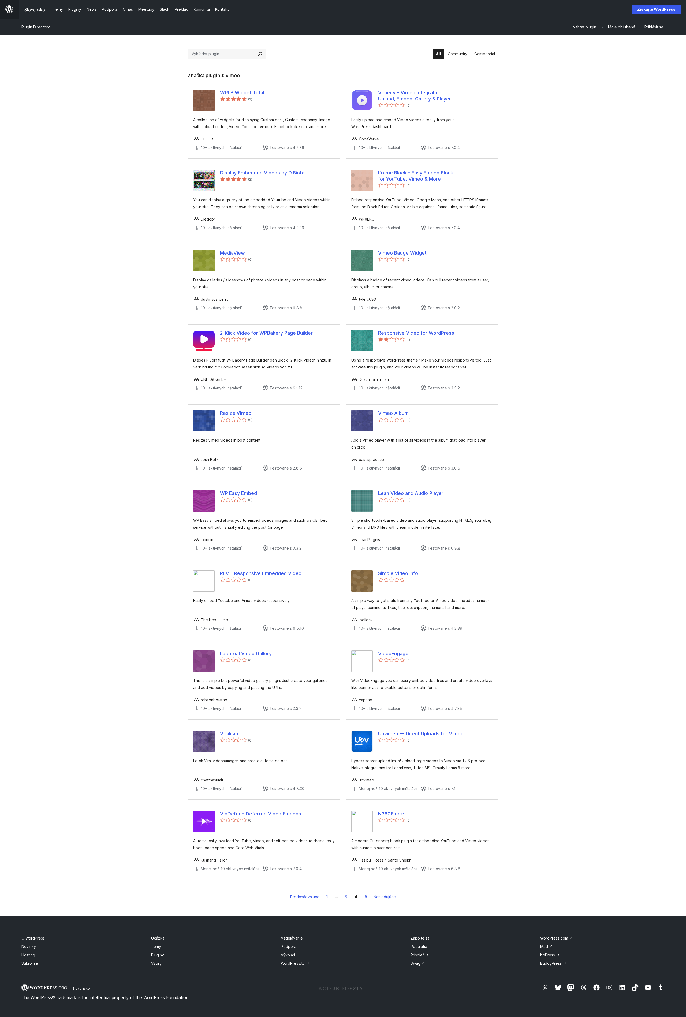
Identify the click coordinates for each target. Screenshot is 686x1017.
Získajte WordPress (656, 9)
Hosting (28, 955)
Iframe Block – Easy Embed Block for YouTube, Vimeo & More (415, 176)
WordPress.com (556, 938)
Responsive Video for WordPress (416, 333)
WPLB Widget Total (242, 92)
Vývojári (288, 955)
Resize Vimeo (235, 413)
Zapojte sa (420, 938)
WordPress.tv (295, 963)
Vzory (156, 963)
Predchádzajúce (304, 897)
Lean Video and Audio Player (410, 493)
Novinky (28, 946)
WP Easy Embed (238, 493)
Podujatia (419, 946)
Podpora (288, 946)
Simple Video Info (398, 573)
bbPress (550, 955)
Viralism (229, 733)
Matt (546, 946)
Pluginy (157, 955)
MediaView (232, 253)
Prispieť (419, 955)
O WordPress (33, 938)
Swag (418, 963)
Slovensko (81, 988)
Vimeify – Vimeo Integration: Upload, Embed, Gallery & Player (414, 96)
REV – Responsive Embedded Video (260, 573)
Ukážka (158, 938)
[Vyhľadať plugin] (260, 54)
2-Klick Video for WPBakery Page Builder (266, 333)
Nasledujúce (385, 897)
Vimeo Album (393, 413)
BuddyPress (553, 963)
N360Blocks (392, 814)
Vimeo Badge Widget (402, 253)
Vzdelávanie (292, 938)
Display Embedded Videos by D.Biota (262, 173)
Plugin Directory (35, 27)
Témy (156, 946)
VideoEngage (393, 653)
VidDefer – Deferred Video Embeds (260, 814)
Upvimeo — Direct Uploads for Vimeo (421, 733)
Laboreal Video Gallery (246, 653)
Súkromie (29, 963)
